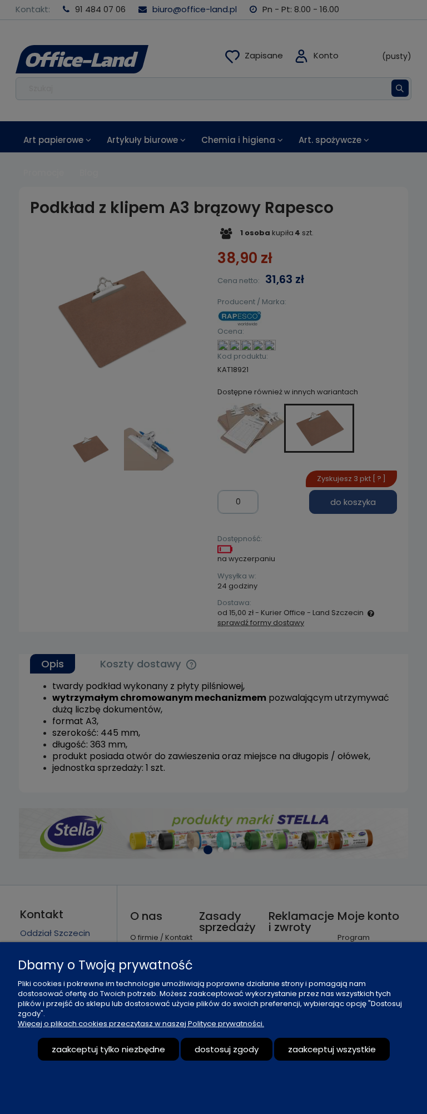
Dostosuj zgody (227, 1049)
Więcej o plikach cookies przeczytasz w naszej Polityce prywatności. (141, 1023)
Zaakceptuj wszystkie (332, 1049)
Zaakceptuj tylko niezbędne (108, 1049)
